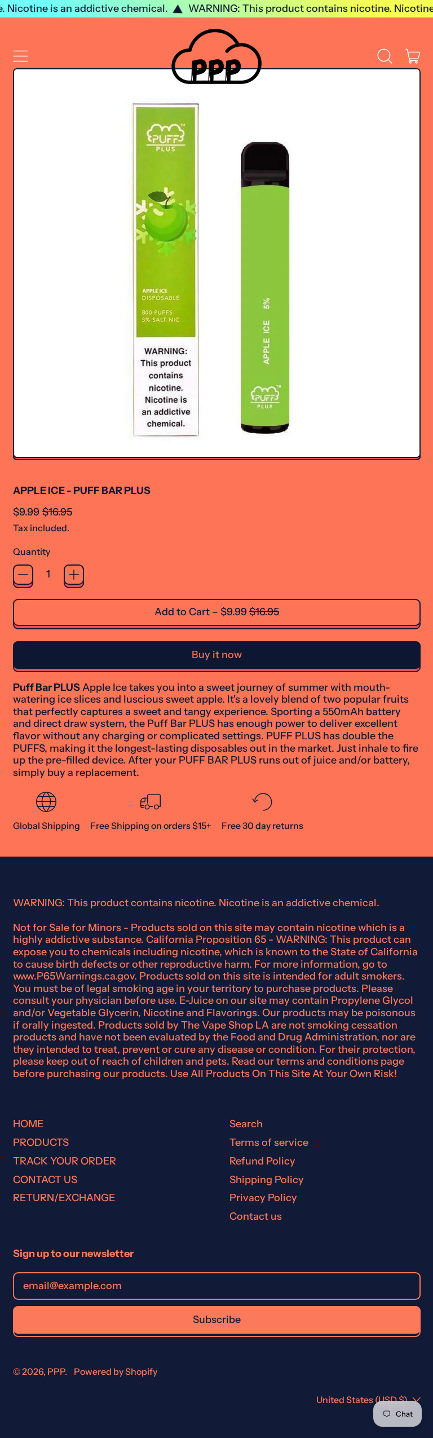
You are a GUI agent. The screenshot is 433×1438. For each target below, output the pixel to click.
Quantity (31, 551)
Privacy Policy (263, 1198)
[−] (23, 574)
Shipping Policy (266, 1180)
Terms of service (268, 1142)
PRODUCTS (41, 1142)
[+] (74, 574)
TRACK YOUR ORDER (64, 1161)
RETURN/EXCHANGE (64, 1198)
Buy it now (217, 655)
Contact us (255, 1216)
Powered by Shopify (115, 1371)
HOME (28, 1124)
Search (246, 1124)
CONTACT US (45, 1180)
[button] (385, 56)
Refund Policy (262, 1161)
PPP (56, 1371)
